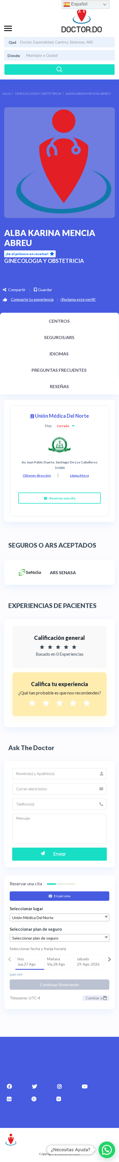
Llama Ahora (79, 475)
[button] (107, 1150)
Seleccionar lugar (26, 908)
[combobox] (59, 917)
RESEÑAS (59, 386)
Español (78, 4)
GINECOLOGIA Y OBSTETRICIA (38, 93)
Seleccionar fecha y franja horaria (38, 948)
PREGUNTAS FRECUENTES (59, 370)
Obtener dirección (37, 475)
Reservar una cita (62, 498)
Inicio (7, 93)
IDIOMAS (59, 353)
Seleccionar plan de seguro (36, 929)
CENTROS (59, 321)
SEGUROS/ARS (59, 337)
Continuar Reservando (59, 984)
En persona (62, 896)
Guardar (44, 289)
